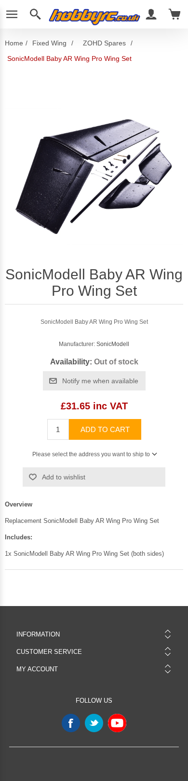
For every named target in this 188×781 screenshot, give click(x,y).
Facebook (71, 723)
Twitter (94, 723)
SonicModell (112, 344)
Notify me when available (100, 381)
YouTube (117, 723)
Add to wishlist (63, 477)
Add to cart (105, 429)
